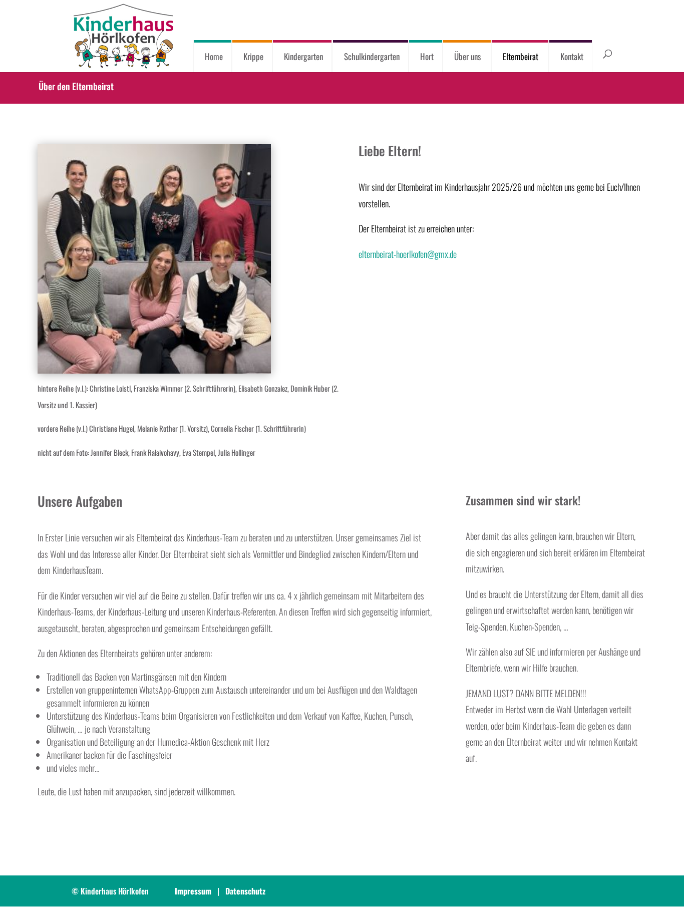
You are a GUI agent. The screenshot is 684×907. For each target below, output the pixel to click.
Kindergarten (303, 56)
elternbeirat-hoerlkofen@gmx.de (408, 253)
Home (214, 56)
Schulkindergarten (372, 56)
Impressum (193, 891)
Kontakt (571, 56)
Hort (427, 56)
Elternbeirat (520, 56)
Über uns (467, 56)
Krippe (253, 56)
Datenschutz (245, 891)
